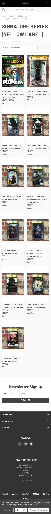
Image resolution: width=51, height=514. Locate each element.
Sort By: (6, 48)
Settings (8, 510)
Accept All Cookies (38, 510)
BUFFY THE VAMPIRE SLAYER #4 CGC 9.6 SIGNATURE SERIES (35, 254)
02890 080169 (26, 481)
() (48, 3)
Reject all (21, 510)
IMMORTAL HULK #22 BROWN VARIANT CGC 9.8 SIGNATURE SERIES (37, 199)
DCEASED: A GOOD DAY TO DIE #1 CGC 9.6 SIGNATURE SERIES (12, 307)
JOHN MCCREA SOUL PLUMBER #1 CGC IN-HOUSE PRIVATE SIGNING (13, 94)
